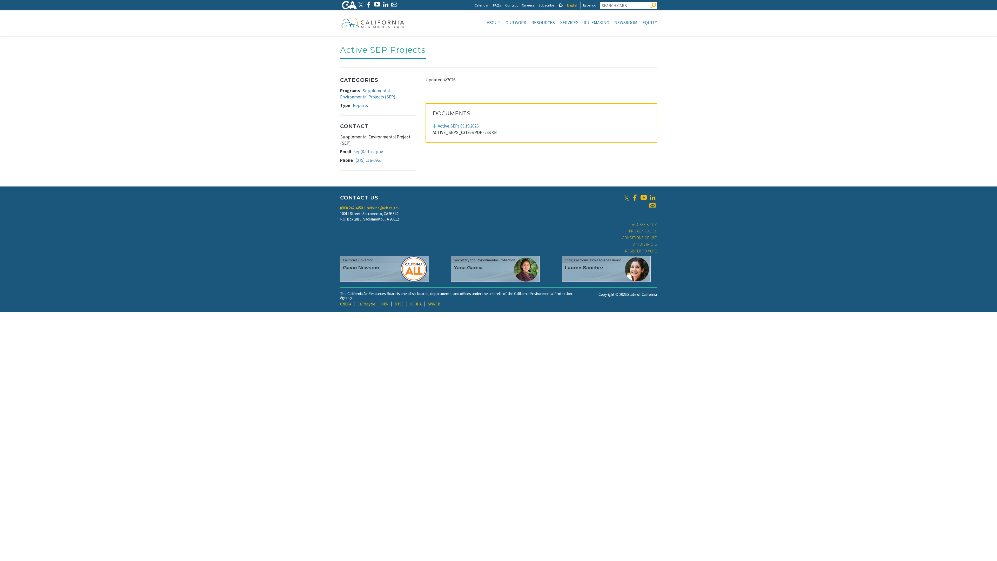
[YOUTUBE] (377, 5)
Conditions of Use (639, 237)
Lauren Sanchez (584, 267)
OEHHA (416, 304)
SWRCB (434, 304)
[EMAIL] (394, 5)
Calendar (482, 5)
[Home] (372, 22)
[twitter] (626, 197)
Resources (543, 22)
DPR (384, 304)
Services (569, 22)
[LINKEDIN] (385, 5)
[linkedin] (652, 197)
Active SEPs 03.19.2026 (458, 126)
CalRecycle (366, 304)
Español (589, 5)
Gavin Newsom (361, 267)
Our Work (516, 22)
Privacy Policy (643, 231)
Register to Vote (641, 251)
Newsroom (625, 22)
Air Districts (645, 244)
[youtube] (643, 197)
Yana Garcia (468, 267)
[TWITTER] (360, 5)
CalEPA (345, 304)
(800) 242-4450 (351, 207)
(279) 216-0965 (368, 160)
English (572, 5)
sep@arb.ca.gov (368, 152)
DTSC (399, 304)
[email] (652, 205)
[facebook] (634, 197)
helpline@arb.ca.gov (383, 207)
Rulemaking (596, 22)
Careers (528, 5)
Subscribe (546, 5)
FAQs (497, 5)
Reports (360, 105)
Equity (650, 22)
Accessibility (644, 224)
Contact (511, 5)
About (493, 22)
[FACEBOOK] (368, 5)
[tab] (560, 5)
